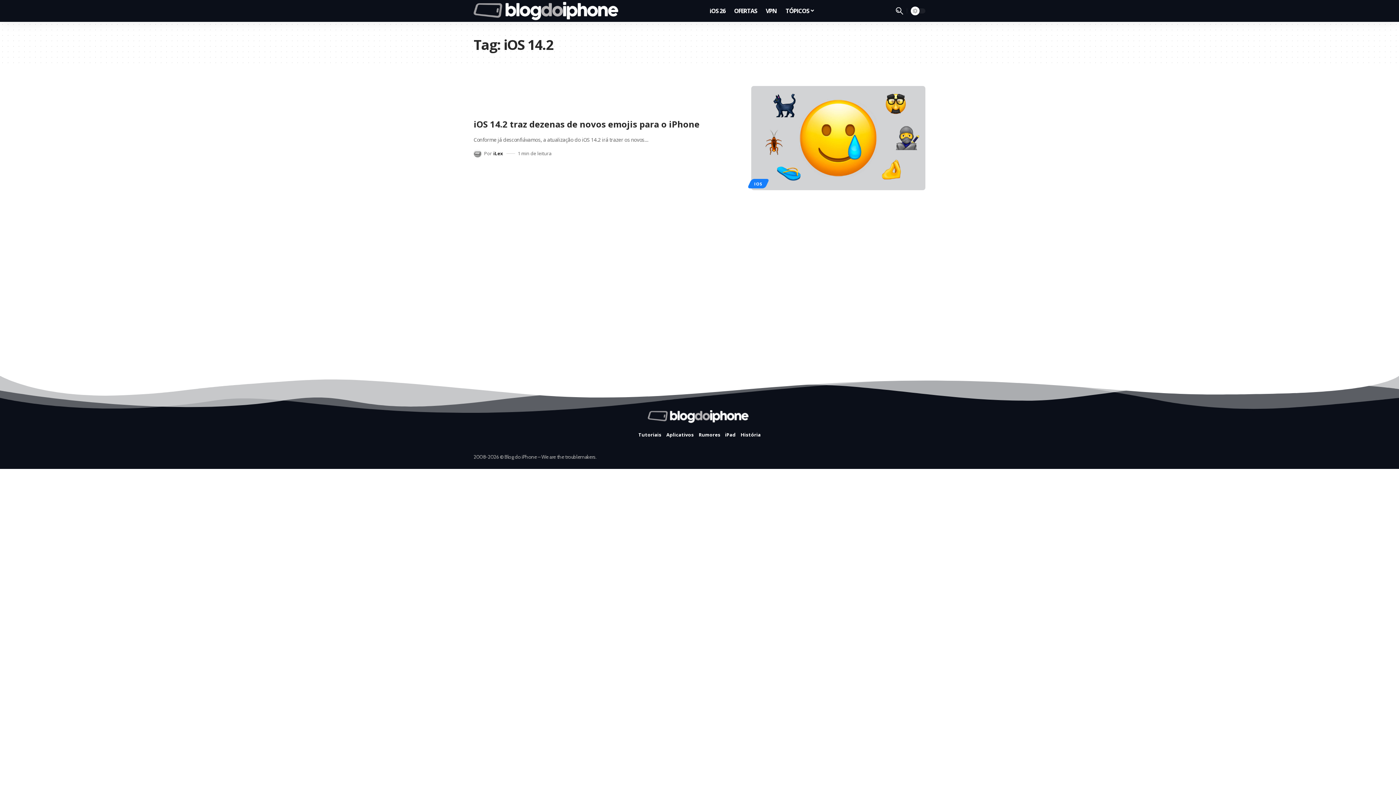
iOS (758, 184)
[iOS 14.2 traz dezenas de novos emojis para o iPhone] (838, 138)
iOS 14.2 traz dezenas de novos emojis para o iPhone (587, 124)
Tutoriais (649, 434)
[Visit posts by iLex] (478, 153)
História (751, 434)
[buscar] (899, 11)
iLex (498, 153)
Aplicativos (680, 434)
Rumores (709, 434)
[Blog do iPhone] (548, 11)
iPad (730, 434)
